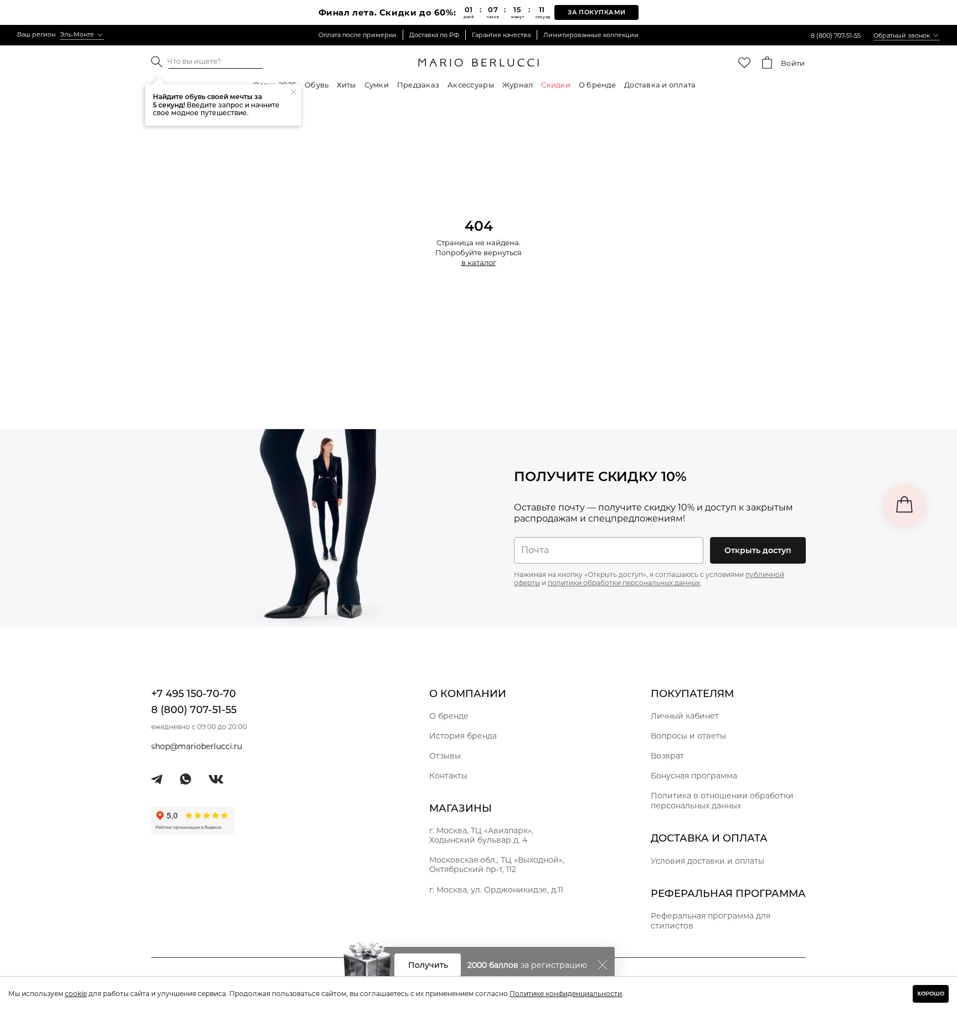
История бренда (463, 736)
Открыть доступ (757, 550)
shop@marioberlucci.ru (196, 746)
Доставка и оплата (660, 84)
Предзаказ (418, 84)
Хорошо (930, 993)
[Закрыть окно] (602, 965)
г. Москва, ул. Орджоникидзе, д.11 (496, 890)
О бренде (597, 84)
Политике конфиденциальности (566, 993)
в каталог (478, 262)
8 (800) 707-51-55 (836, 35)
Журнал (517, 84)
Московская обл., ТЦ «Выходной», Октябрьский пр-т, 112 (496, 864)
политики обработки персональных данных (624, 583)
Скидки (555, 84)
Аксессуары (470, 84)
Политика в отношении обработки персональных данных (722, 801)
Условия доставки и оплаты (707, 861)
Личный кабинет (685, 716)
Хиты (346, 84)
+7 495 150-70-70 (193, 694)
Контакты (448, 776)
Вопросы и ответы (688, 736)
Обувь (316, 84)
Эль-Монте (77, 34)
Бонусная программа (694, 776)
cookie (76, 993)
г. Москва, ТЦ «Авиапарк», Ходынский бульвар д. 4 (481, 835)
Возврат (667, 756)
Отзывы (445, 756)
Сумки (376, 84)
